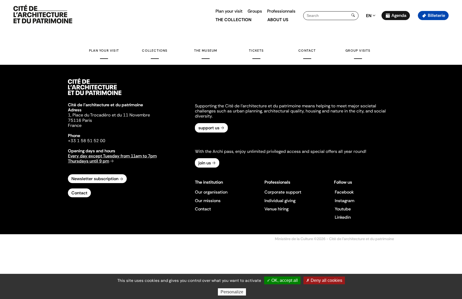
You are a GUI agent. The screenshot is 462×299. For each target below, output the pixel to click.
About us (277, 19)
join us (204, 163)
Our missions (208, 200)
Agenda (398, 15)
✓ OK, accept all (282, 280)
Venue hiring (276, 209)
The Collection (233, 19)
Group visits (357, 50)
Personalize (232, 292)
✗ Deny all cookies (324, 280)
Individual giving (279, 200)
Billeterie (436, 15)
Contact (307, 50)
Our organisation (211, 192)
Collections (154, 50)
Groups (255, 11)
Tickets (256, 50)
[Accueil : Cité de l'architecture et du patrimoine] (42, 14)
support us (209, 128)
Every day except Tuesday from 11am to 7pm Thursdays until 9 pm (112, 158)
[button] (454, 95)
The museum (205, 50)
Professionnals (281, 11)
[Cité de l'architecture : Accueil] (94, 95)
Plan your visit (228, 11)
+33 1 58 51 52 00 (86, 140)
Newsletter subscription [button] (94, 178)
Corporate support (282, 192)
